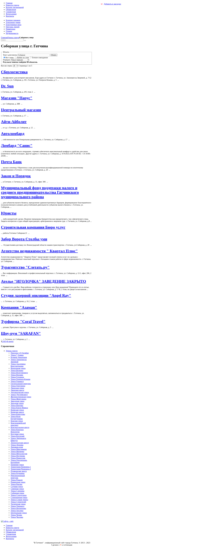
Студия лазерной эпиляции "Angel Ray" (36, 295)
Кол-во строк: (6, 66)
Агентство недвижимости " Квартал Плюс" (39, 251)
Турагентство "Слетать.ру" (25, 267)
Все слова (9, 58)
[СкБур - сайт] (7, 521)
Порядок (6, 60)
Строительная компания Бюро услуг (33, 227)
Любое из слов (23, 58)
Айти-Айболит (14, 121)
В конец (10, 341)
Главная (4, 37)
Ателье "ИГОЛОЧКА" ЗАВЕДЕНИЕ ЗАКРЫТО (43, 281)
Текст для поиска (10, 55)
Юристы (8, 213)
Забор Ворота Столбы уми (24, 239)
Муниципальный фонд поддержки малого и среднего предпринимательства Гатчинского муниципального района (40, 192)
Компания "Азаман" (19, 307)
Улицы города (13, 37)
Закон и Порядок (16, 176)
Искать (53, 55)
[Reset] (25, 40)
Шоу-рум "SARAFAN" (21, 333)
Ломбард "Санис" (16, 145)
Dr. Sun (7, 86)
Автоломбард (12, 133)
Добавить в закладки (112, 4)
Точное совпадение (40, 58)
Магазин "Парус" (16, 98)
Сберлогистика (14, 72)
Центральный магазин (21, 110)
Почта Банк (11, 162)
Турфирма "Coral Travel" (23, 321)
